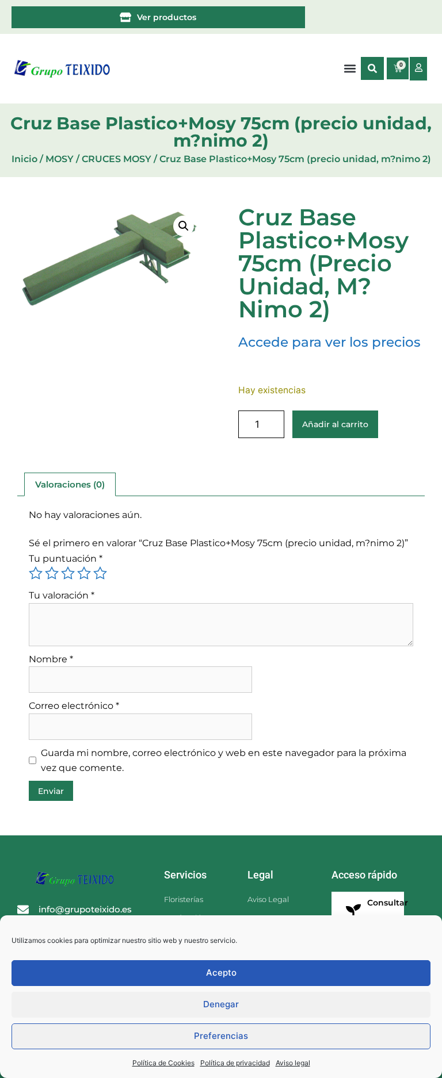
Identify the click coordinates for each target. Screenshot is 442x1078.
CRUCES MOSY (116, 159)
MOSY (59, 159)
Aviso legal (293, 1062)
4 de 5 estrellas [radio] (84, 573)
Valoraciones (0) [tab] (70, 484)
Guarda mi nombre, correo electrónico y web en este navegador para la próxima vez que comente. (223, 760)
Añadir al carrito (335, 424)
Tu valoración (61, 595)
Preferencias (221, 1035)
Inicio (24, 159)
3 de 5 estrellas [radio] (68, 573)
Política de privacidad (235, 1062)
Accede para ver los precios (329, 342)
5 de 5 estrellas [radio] (100, 573)
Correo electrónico (74, 705)
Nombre (51, 659)
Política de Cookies (163, 1062)
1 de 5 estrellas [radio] (36, 573)
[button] (372, 68)
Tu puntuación (65, 558)
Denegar (221, 1004)
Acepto (221, 972)
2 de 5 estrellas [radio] (52, 573)
